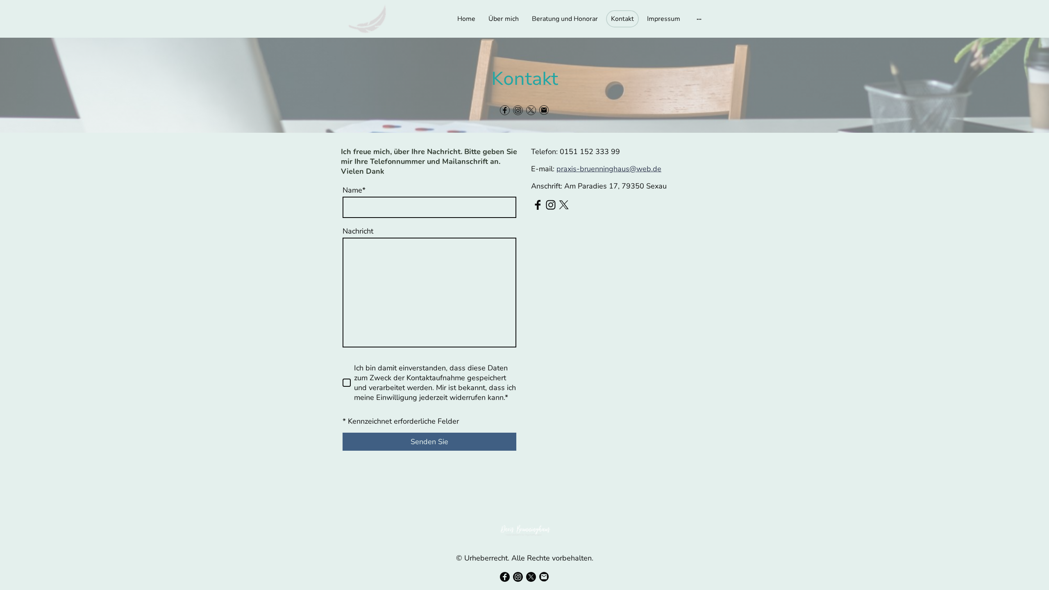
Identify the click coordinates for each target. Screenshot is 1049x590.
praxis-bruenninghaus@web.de (608, 169)
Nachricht (358, 231)
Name (354, 190)
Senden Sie (429, 442)
